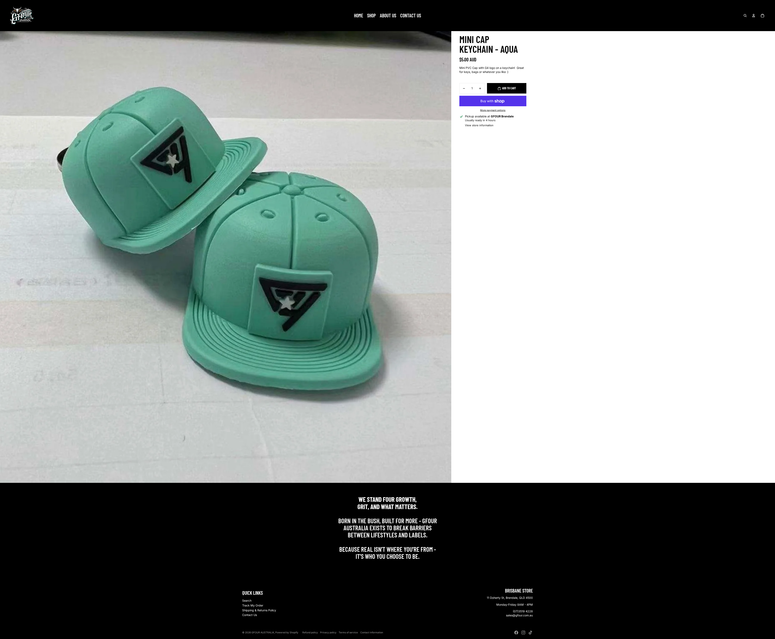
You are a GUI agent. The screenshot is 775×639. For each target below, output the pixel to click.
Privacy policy (328, 632)
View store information (479, 125)
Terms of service (348, 632)
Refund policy (310, 632)
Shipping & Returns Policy (259, 610)
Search (246, 600)
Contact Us (249, 615)
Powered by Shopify (286, 632)
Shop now (387, 565)
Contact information (371, 632)
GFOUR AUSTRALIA (262, 632)
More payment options (492, 110)
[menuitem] (358, 15)
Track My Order (252, 605)
